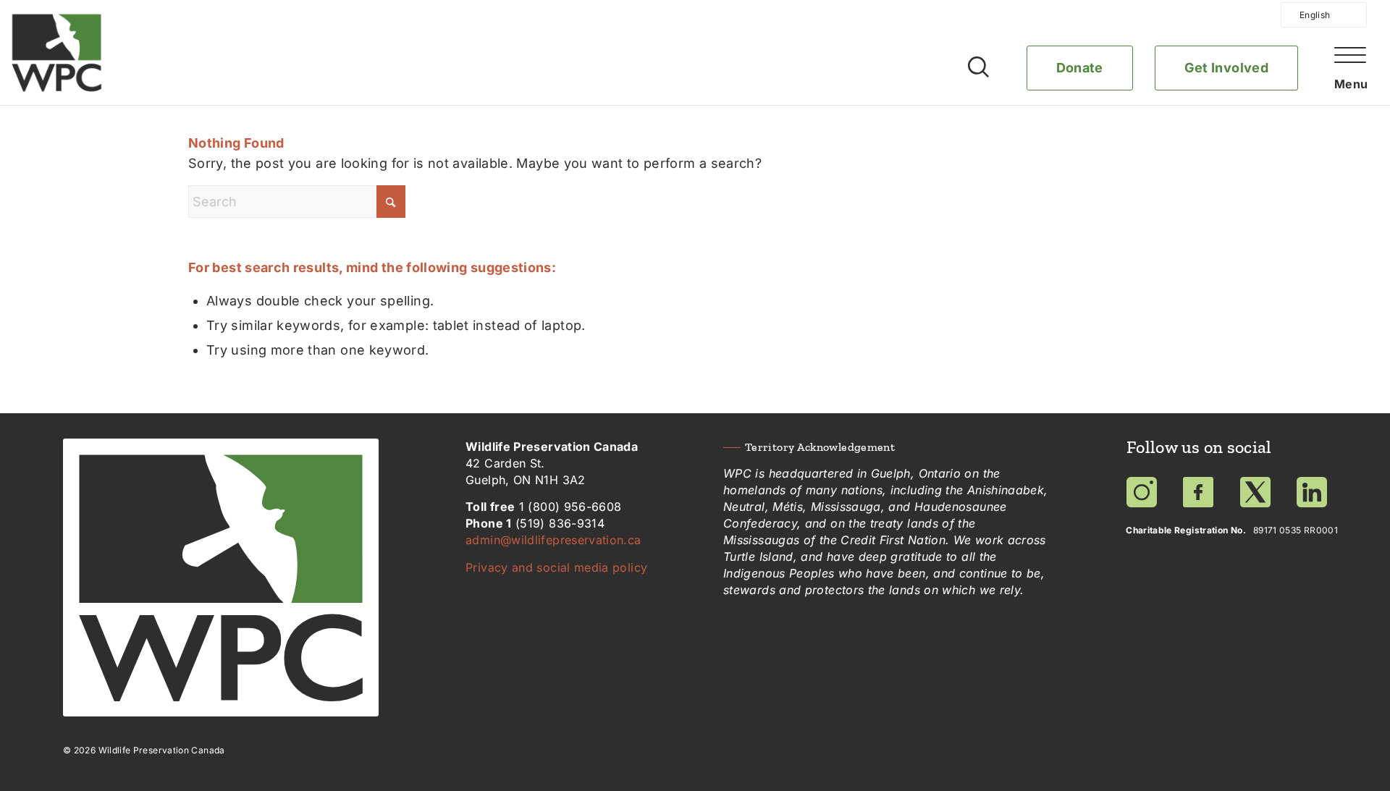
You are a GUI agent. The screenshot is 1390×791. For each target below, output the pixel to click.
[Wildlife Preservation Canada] (57, 52)
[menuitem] (1337, 82)
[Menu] (1347, 85)
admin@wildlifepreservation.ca (553, 540)
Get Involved (1226, 67)
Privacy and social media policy (556, 567)
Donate (1079, 67)
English (1315, 14)
